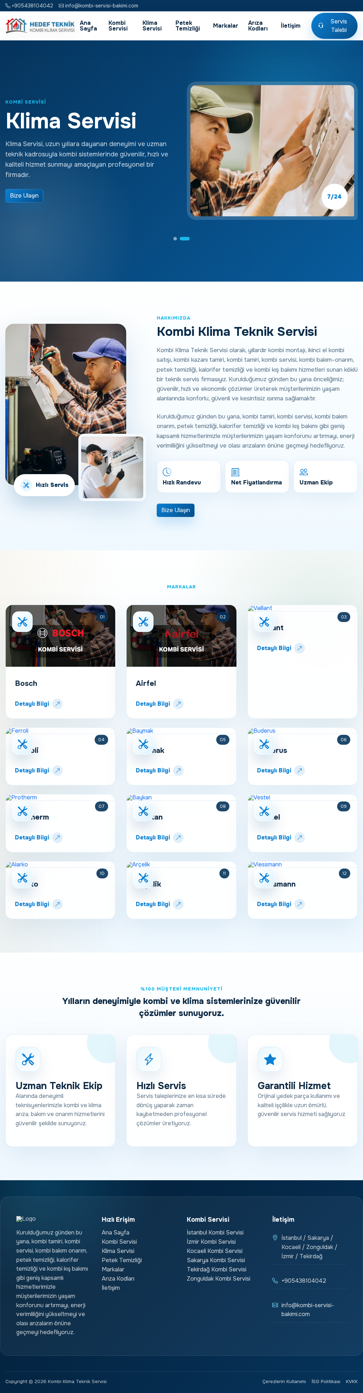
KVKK (352, 1381)
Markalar (225, 25)
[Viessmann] (302, 864)
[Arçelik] (181, 864)
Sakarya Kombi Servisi (216, 1260)
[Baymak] (181, 731)
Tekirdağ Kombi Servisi (216, 1269)
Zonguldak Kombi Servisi (218, 1278)
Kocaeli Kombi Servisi (214, 1251)
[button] (178, 238)
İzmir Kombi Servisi (211, 1241)
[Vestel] (302, 797)
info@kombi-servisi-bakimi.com (101, 6)
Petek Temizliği (187, 25)
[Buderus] (302, 731)
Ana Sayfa (88, 25)
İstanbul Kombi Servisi (215, 1232)
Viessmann (276, 884)
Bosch (26, 683)
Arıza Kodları (258, 25)
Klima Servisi (152, 25)
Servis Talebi (338, 26)
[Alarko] (60, 864)
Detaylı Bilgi (32, 703)
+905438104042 (31, 6)
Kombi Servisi (118, 25)
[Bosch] (60, 636)
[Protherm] (60, 797)
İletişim (291, 25)
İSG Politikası (326, 1381)
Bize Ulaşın (24, 195)
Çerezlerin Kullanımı (284, 1381)
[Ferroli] (60, 731)
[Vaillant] (302, 608)
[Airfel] (181, 636)
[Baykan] (181, 797)
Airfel (146, 683)
